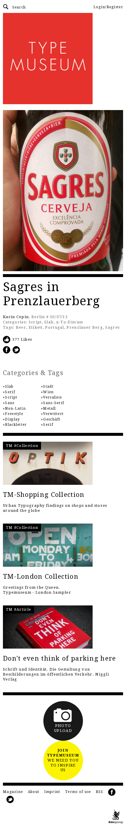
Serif (10, 392)
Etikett (36, 327)
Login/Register (108, 7)
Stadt (48, 386)
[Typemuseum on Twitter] (10, 799)
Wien (48, 392)
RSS (99, 792)
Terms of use (78, 792)
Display (12, 419)
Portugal (54, 327)
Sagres (112, 327)
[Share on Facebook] (7, 349)
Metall (49, 408)
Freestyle (14, 414)
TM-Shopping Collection (44, 494)
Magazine (13, 792)
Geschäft (51, 419)
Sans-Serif (53, 403)
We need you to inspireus (63, 760)
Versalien (52, 397)
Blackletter (16, 425)
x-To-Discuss (69, 322)
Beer (21, 327)
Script (35, 322)
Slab (49, 322)
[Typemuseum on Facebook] (112, 792)
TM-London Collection (41, 576)
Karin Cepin (16, 317)
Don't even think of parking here (59, 658)
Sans (9, 403)
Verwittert (53, 414)
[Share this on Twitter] (16, 349)
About (34, 792)
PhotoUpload (63, 728)
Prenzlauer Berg (85, 327)
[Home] (63, 58)
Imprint (52, 792)
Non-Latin (15, 408)
